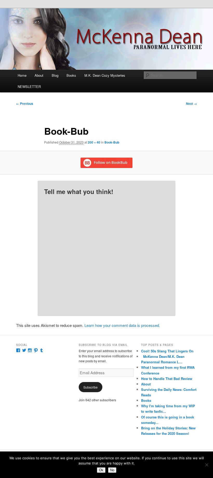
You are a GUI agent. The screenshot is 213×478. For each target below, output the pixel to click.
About (39, 75)
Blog (55, 75)
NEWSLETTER (29, 86)
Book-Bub (111, 142)
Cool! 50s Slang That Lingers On (167, 350)
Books (71, 75)
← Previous (24, 103)
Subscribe (90, 387)
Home (22, 75)
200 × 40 (94, 142)
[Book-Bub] (106, 163)
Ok (101, 470)
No (112, 470)
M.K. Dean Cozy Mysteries (104, 75)
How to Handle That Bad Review (166, 378)
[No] (206, 464)
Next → (191, 103)
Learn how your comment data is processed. (122, 325)
